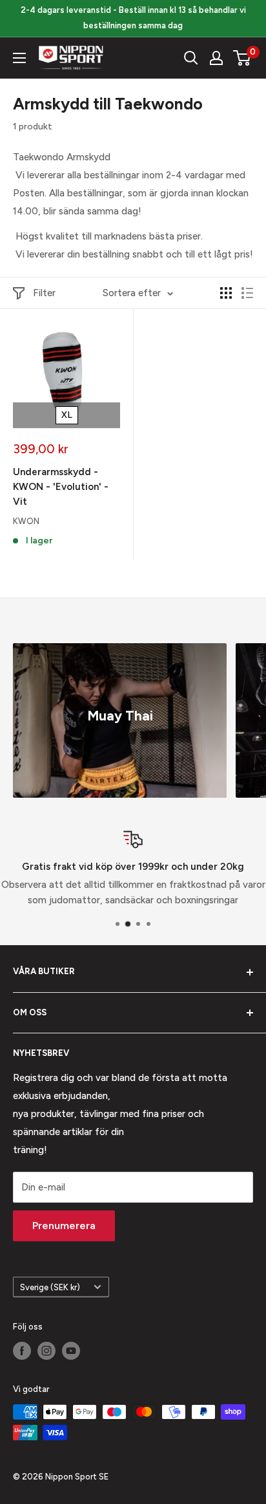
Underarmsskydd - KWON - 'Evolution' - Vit (60, 487)
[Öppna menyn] (19, 58)
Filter (44, 293)
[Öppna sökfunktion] (191, 58)
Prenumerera (64, 1225)
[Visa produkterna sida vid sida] (226, 293)
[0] (242, 58)
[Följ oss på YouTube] (71, 1351)
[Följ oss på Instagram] (46, 1351)
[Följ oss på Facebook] (22, 1351)
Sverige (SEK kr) (50, 1287)
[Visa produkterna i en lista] (247, 293)
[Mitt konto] (216, 58)
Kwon (26, 521)
